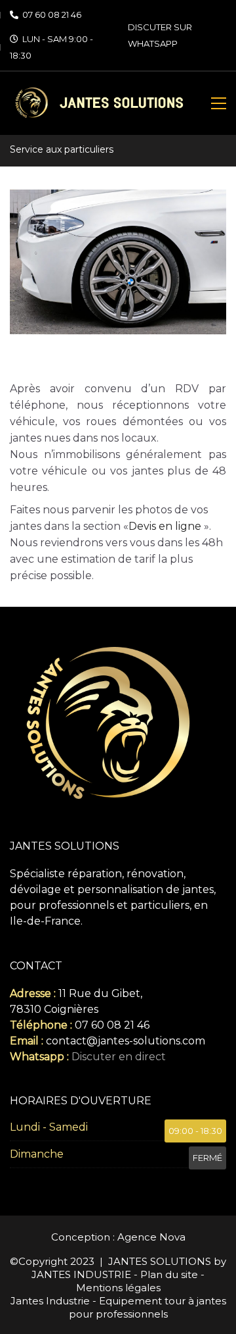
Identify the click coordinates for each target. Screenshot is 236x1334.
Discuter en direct (118, 1056)
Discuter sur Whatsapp (160, 35)
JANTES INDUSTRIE (81, 1274)
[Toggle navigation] (218, 103)
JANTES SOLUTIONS (159, 1261)
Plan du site (169, 1274)
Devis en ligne (164, 526)
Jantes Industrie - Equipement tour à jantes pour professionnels (118, 1307)
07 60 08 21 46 (51, 14)
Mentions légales (118, 1287)
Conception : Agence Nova (118, 1237)
